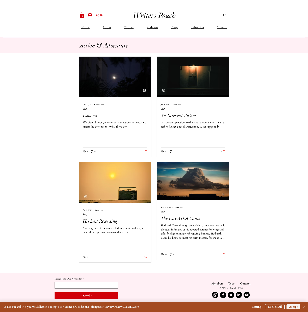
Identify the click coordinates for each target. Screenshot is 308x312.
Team (231, 284)
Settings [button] (257, 307)
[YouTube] (247, 295)
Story (85, 108)
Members (217, 284)
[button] (82, 15)
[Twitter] (231, 295)
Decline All (275, 307)
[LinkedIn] (239, 295)
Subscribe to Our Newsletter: (69, 278)
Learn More (131, 307)
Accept (293, 307)
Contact (245, 284)
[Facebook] (223, 295)
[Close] (304, 306)
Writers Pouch (154, 15)
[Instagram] (215, 295)
